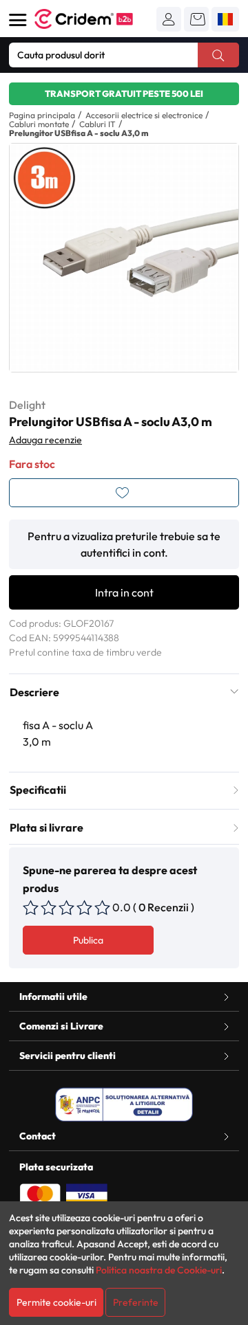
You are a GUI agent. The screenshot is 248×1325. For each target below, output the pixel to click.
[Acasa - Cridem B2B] (95, 19)
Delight (27, 405)
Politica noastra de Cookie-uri (159, 1270)
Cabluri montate (39, 124)
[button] (169, 19)
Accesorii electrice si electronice (144, 115)
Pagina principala (42, 115)
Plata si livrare (46, 827)
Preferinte (135, 1302)
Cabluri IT (97, 124)
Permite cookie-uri (56, 1302)
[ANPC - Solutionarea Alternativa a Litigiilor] (124, 1104)
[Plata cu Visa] (86, 1194)
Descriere (34, 692)
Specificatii (38, 790)
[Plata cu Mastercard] (40, 1194)
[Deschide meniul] (18, 20)
